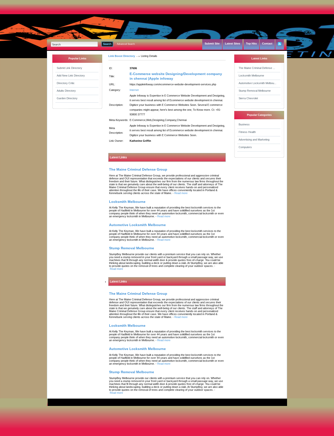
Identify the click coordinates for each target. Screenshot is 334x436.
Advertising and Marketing (254, 139)
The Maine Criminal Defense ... (257, 67)
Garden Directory (67, 98)
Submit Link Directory (69, 67)
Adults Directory (66, 90)
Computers (245, 147)
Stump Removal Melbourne (255, 90)
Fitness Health (247, 132)
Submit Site (212, 43)
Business (244, 124)
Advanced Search (126, 44)
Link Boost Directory (121, 55)
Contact (267, 43)
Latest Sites (232, 43)
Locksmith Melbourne (251, 75)
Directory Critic (66, 83)
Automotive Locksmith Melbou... (257, 83)
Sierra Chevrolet (248, 98)
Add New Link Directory (71, 75)
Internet (134, 89)
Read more (181, 193)
